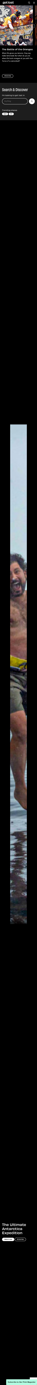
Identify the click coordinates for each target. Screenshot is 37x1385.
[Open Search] (29, 3)
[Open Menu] (34, 2)
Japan (5, 114)
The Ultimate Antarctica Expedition (14, 1229)
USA (11, 114)
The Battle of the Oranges (17, 50)
